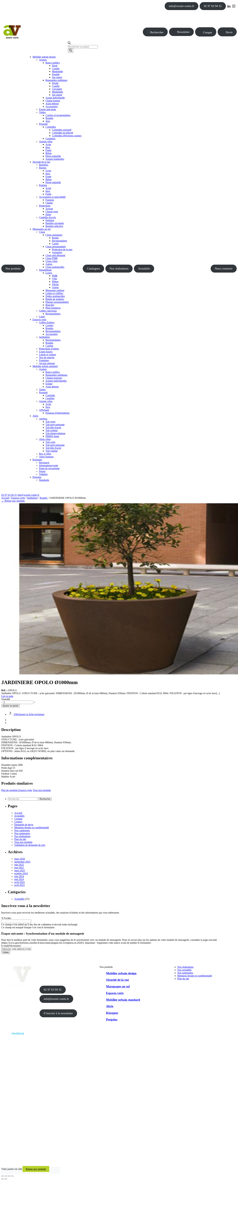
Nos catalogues (22, 830)
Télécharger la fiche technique (28, 714)
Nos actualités (184, 969)
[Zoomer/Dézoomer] (2, 1176)
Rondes (43, 497)
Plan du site (20, 839)
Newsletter (183, 32)
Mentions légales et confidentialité (31, 827)
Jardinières (32, 497)
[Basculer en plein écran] (6, 1176)
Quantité (5, 699)
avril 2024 (19, 882)
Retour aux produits (36, 1169)
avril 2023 (19, 885)
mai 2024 (19, 879)
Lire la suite (7, 696)
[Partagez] (9, 1176)
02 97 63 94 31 (213, 6)
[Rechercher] (70, 50)
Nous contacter (223, 268)
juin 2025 (19, 864)
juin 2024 (19, 876)
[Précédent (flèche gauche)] (2, 1178)
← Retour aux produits (13, 500)
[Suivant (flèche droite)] (6, 1178)
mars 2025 (19, 870)
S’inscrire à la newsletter (58, 1013)
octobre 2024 (21, 873)
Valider (6, 952)
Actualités (144, 268)
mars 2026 (19, 858)
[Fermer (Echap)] (12, 1176)
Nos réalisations (119, 268)
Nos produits (13, 268)
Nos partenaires (22, 833)
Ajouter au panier (10, 706)
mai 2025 (19, 867)
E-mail (11, 945)
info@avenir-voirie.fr (181, 6)
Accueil (5, 497)
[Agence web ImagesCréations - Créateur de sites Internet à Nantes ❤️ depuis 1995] (12, 1035)
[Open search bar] (69, 43)
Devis (229, 32)
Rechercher (157, 32)
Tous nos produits (42, 790)
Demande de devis (23, 824)
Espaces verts (18, 497)
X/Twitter (6, 918)
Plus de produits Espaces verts (16, 790)
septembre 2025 (22, 861)
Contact (18, 821)
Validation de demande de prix (29, 845)
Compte (207, 32)
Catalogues (93, 268)
